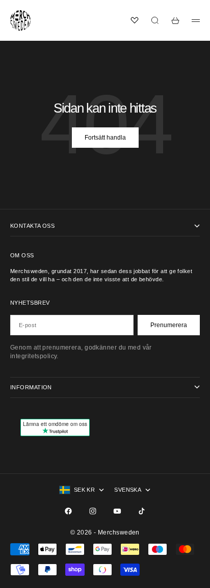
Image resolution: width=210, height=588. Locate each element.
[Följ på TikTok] (142, 511)
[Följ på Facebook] (68, 511)
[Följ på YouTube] (117, 511)
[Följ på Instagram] (93, 511)
